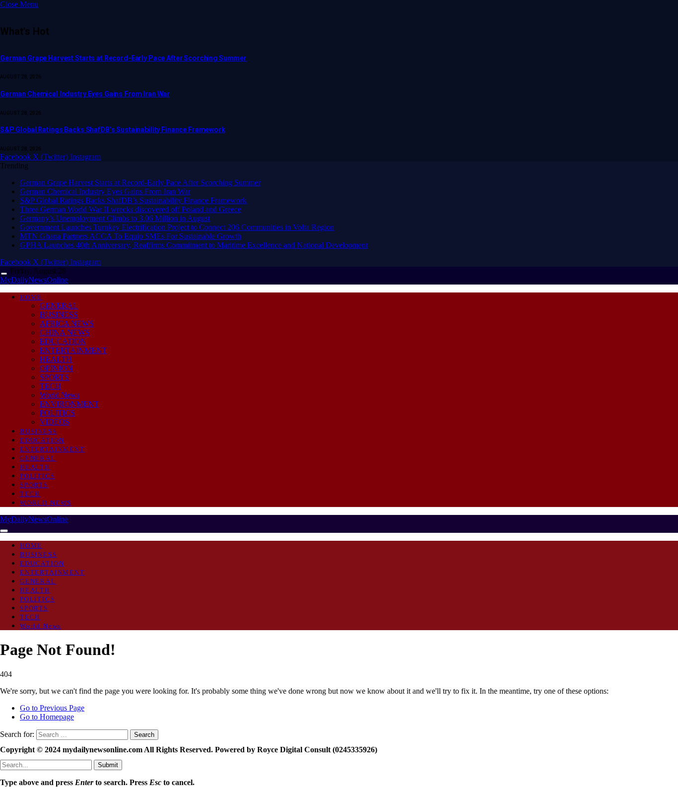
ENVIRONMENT (69, 404)
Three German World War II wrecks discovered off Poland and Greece (130, 209)
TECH (50, 386)
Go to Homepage (47, 717)
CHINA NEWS (65, 332)
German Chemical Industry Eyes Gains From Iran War (85, 94)
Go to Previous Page (52, 708)
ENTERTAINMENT (73, 350)
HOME (31, 297)
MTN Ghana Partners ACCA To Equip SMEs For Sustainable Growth (130, 236)
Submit (108, 765)
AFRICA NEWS (67, 323)
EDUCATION (63, 341)
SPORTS (54, 377)
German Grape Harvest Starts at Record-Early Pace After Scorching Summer (123, 58)
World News (59, 395)
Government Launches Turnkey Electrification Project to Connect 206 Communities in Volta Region (177, 227)
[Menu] (4, 274)
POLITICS (57, 413)
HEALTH (56, 359)
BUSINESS (59, 314)
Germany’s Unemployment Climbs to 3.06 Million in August (115, 218)
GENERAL (59, 305)
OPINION (56, 368)
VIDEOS (54, 422)
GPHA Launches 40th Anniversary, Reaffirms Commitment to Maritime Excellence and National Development (194, 245)
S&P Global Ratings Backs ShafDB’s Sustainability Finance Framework (112, 130)
